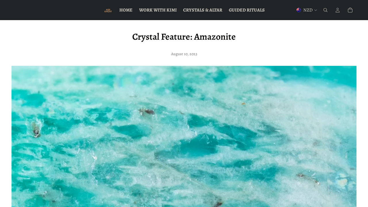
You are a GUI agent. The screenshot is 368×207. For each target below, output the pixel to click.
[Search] (325, 10)
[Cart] (350, 10)
